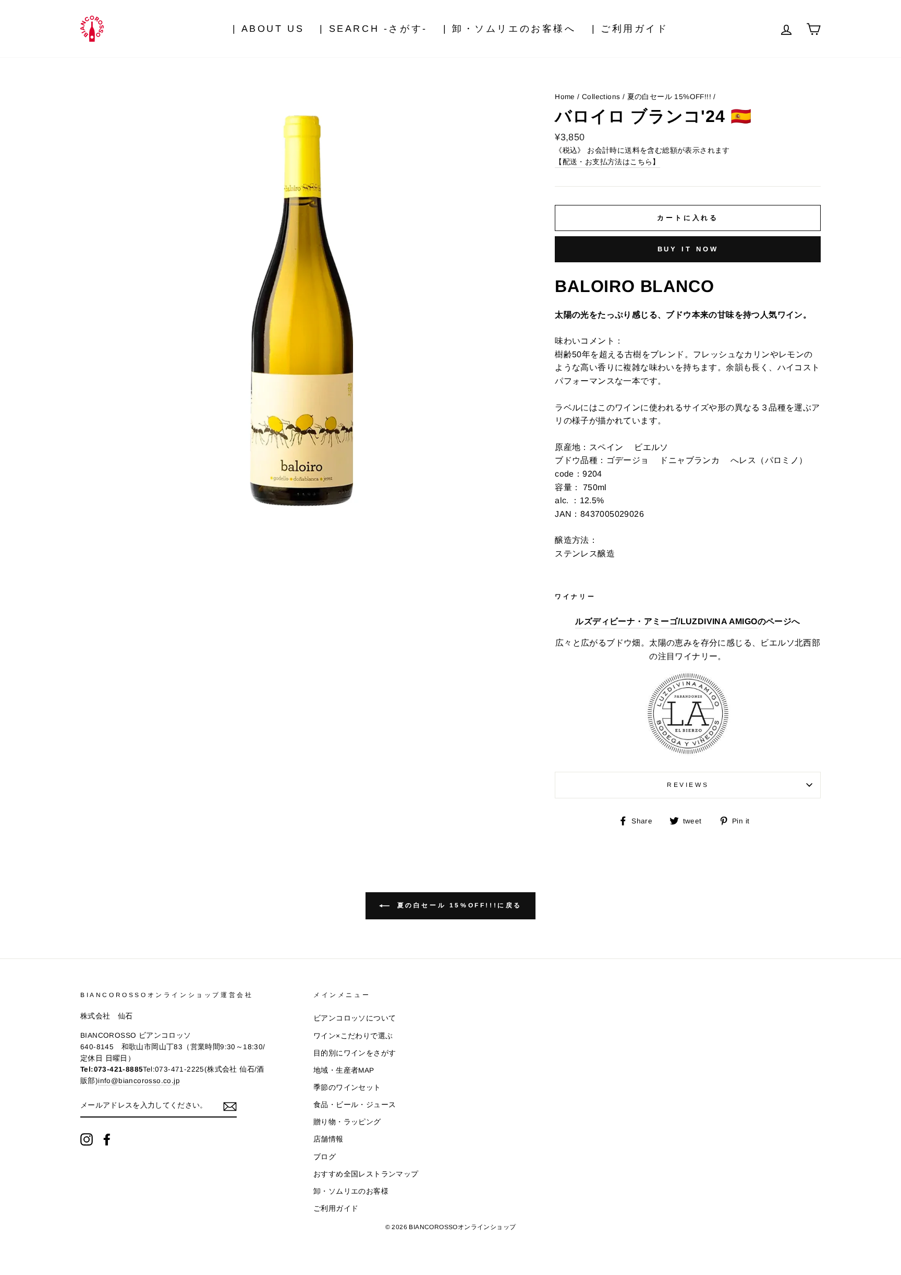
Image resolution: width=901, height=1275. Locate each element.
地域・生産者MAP (343, 1070)
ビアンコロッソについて (354, 1018)
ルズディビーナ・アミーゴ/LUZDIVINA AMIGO (666, 621)
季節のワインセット (347, 1087)
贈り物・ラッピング (347, 1122)
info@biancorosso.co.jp (139, 1081)
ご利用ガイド (335, 1208)
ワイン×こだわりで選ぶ (353, 1036)
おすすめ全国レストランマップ (366, 1174)
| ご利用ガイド (630, 28)
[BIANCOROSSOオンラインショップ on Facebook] (107, 1139)
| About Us (268, 28)
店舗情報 (328, 1139)
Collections (601, 97)
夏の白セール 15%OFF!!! (669, 97)
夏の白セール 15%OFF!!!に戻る (458, 905)
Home (565, 97)
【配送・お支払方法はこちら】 (607, 162)
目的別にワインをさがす (354, 1053)
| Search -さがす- (373, 28)
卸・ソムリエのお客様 (350, 1191)
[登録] (230, 1106)
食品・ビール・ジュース (354, 1105)
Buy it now (688, 249)
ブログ (324, 1157)
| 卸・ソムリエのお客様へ (509, 28)
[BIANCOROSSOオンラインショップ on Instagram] (86, 1139)
